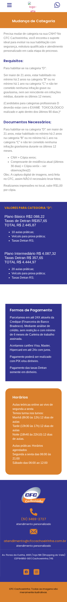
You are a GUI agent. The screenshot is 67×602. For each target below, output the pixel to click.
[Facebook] (26, 572)
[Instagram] (36, 572)
